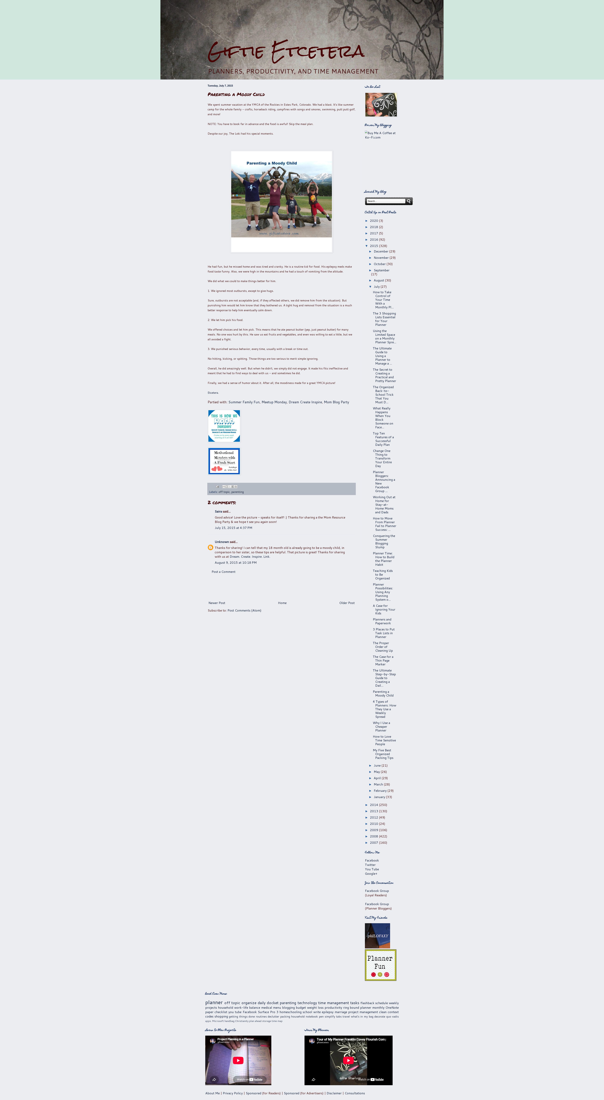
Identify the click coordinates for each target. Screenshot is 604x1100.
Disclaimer (334, 1093)
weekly (394, 1003)
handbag (229, 1021)
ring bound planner (357, 1007)
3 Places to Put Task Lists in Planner (384, 633)
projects (211, 1007)
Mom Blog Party (336, 402)
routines (261, 1016)
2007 (374, 842)
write (317, 1012)
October (380, 264)
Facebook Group (377, 890)
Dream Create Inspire (305, 402)
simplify (330, 1016)
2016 (374, 239)
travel (346, 1016)
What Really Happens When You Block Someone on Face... (383, 417)
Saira (218, 511)
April (378, 778)
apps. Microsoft (214, 1021)
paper (209, 1012)
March (379, 784)
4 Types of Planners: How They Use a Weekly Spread (384, 709)
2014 (374, 804)
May (377, 771)
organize (248, 1002)
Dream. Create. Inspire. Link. (250, 556)
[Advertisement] (302, 21)
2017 (374, 233)
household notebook (304, 1016)
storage (266, 1021)
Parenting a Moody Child (383, 693)
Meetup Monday (274, 402)
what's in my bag (362, 1016)
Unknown (222, 541)
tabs (339, 1016)
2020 (374, 220)
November (381, 257)
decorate (379, 1016)
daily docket (268, 1002)
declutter (273, 1016)
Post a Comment (223, 571)
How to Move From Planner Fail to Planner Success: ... (384, 524)
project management (363, 1012)
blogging (288, 1007)
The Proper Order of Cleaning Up (383, 647)
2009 (374, 830)
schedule (381, 1003)
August (379, 280)
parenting (237, 492)
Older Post (347, 603)
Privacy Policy (233, 1093)
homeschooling (291, 1012)
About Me (212, 1093)
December (381, 251)
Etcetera (213, 393)
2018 (374, 227)
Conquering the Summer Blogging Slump (384, 541)
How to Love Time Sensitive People (384, 740)
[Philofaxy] (377, 947)
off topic (224, 492)
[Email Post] (217, 486)
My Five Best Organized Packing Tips (383, 754)
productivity (333, 1007)
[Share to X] (229, 486)
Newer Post (216, 603)
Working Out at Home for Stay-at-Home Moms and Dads (384, 504)
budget (301, 1007)
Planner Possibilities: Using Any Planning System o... (383, 592)
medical (266, 1007)
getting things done (242, 1016)
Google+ (371, 873)
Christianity (242, 1021)
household (225, 1007)
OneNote (392, 1007)
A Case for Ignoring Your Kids (384, 609)
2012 (374, 817)
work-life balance (247, 1007)
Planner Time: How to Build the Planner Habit (383, 559)
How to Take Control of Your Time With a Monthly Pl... (383, 299)
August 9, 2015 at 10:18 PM (236, 562)
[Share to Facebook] (232, 486)
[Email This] (223, 486)
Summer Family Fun (244, 402)
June (377, 765)
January (380, 797)
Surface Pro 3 (268, 1012)
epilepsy (327, 1012)
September (381, 270)
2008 (374, 836)
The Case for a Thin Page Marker (383, 660)
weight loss (315, 1007)
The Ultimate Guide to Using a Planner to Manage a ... (382, 356)
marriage (341, 1012)
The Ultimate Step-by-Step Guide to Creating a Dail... (384, 678)
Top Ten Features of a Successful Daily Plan (383, 439)
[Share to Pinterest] (235, 486)
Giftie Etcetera (286, 50)
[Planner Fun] (380, 979)
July (377, 286)
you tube (234, 1012)
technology (307, 1002)
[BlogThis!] (226, 486)
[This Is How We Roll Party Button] (224, 426)
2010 (374, 823)
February (380, 790)
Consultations (355, 1093)
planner (214, 1002)
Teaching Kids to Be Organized (383, 574)
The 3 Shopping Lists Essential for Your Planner (384, 319)
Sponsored (253, 1093)
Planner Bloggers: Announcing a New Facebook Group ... (384, 481)
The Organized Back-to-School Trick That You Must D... (383, 394)
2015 (374, 246)
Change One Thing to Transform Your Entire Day (382, 458)
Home (282, 603)
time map (277, 1021)
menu (277, 1007)
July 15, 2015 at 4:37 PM (233, 527)
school (307, 1012)
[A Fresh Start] (224, 461)
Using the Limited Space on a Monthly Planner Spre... (384, 336)
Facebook (372, 860)
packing (285, 1016)
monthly (378, 1007)
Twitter (370, 864)
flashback (367, 1003)
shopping (221, 1016)
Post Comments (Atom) (244, 610)
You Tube (372, 869)
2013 (374, 811)
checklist (221, 1012)
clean (383, 1012)
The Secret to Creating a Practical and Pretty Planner (384, 375)
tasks (354, 1002)
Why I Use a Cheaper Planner (381, 726)
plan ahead (255, 1021)
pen (321, 1016)
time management (333, 1002)
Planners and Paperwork (382, 621)
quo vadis (392, 1016)
